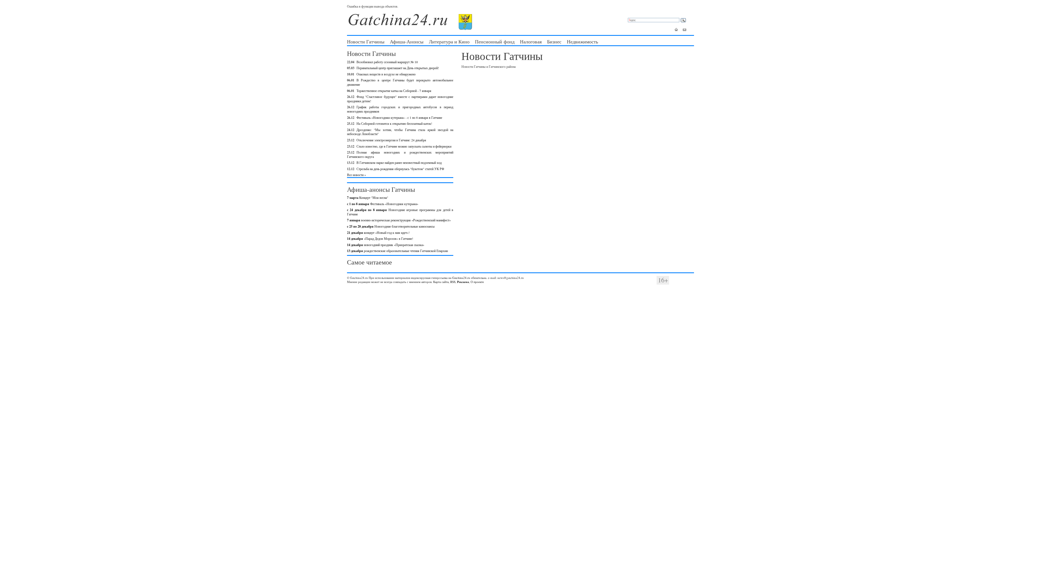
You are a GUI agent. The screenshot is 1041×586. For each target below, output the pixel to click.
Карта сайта (441, 282)
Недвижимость (582, 41)
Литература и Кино (449, 41)
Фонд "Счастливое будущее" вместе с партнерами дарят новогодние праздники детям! (400, 98)
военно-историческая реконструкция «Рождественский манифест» (399, 220)
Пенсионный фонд (495, 41)
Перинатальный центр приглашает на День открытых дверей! (397, 68)
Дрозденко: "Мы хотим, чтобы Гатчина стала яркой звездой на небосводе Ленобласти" (400, 132)
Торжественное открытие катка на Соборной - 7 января (393, 90)
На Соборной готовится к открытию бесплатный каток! (394, 123)
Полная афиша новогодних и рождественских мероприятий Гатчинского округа (400, 154)
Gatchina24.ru (461, 278)
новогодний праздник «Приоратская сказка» (385, 245)
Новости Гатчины (365, 41)
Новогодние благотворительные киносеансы (391, 226)
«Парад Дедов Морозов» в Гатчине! (380, 238)
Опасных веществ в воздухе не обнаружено (386, 74)
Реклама (463, 282)
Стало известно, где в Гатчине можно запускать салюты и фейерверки (403, 146)
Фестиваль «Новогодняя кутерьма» (382, 204)
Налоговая (531, 41)
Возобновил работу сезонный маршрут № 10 (387, 62)
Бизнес (554, 41)
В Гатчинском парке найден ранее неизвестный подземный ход (399, 162)
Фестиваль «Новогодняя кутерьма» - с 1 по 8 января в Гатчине (399, 117)
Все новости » (356, 175)
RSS (452, 282)
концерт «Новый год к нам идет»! (378, 232)
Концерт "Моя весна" (367, 197)
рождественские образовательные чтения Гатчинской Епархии (397, 251)
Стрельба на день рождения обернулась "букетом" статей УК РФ (400, 169)
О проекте (477, 282)
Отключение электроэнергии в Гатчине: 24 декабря (391, 140)
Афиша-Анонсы (406, 41)
